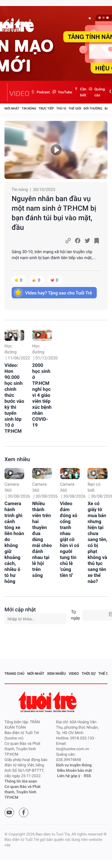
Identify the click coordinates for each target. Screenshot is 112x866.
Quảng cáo (99, 92)
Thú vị (61, 108)
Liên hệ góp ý (68, 776)
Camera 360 (11, 487)
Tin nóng (29, 108)
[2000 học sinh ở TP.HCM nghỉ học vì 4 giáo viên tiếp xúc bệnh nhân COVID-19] (42, 335)
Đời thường (93, 108)
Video (74, 673)
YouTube (65, 92)
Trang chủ (14, 673)
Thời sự (89, 673)
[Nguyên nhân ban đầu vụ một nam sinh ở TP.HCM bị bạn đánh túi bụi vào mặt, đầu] (56, 150)
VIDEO (19, 93)
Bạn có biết (94, 487)
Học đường (10, 349)
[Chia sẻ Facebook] (77, 240)
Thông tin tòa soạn (20, 781)
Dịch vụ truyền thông (74, 765)
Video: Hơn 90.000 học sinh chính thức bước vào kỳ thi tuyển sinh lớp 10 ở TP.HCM (14, 398)
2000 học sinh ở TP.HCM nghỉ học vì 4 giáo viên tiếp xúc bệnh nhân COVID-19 (42, 395)
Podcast (43, 92)
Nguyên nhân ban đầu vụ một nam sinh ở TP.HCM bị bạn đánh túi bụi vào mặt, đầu (54, 213)
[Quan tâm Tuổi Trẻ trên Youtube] (9, 812)
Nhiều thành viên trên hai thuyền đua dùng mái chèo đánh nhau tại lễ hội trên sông (42, 539)
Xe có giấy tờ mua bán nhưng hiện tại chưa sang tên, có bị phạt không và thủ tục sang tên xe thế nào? (97, 542)
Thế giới (74, 108)
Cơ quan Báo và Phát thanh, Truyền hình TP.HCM (22, 792)
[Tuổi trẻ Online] (48, 701)
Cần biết (83, 92)
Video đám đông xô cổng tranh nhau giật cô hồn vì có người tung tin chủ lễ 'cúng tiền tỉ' (69, 539)
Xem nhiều (17, 459)
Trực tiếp (46, 108)
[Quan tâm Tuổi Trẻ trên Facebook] (23, 812)
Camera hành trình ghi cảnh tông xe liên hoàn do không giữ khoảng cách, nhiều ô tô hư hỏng (14, 542)
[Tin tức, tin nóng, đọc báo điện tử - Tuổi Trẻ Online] (5, 92)
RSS (87, 776)
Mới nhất (11, 108)
